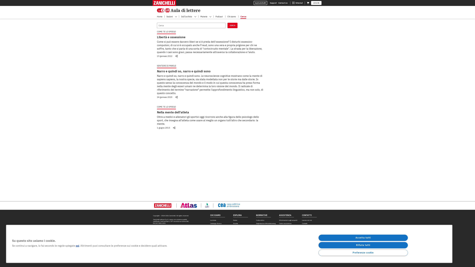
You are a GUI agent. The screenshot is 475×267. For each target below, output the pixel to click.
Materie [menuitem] (203, 16)
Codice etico (260, 220)
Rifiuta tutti (363, 245)
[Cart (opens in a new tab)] (308, 3)
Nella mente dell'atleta (173, 112)
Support (273, 3)
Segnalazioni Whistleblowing (266, 223)
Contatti (304, 223)
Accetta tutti (363, 237)
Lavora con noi (307, 220)
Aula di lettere (185, 10)
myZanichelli (260, 3)
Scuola (235, 223)
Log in (316, 3)
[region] (229, 244)
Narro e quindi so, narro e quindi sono (184, 71)
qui (77, 245)
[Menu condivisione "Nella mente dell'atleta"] (174, 128)
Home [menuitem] (159, 16)
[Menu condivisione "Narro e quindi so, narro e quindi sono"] (176, 97)
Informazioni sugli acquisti (288, 220)
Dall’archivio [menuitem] (186, 16)
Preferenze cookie (363, 252)
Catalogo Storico (216, 223)
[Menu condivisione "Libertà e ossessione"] (176, 56)
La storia (213, 220)
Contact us (282, 3)
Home (235, 220)
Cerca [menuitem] (243, 16)
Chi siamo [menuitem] (231, 16)
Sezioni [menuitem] (169, 16)
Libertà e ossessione (171, 37)
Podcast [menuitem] (219, 16)
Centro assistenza (285, 223)
